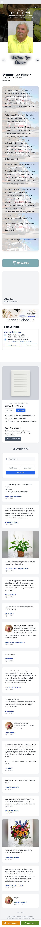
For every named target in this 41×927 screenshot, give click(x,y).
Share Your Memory (13, 439)
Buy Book (21, 410)
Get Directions (12, 345)
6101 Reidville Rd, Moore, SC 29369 (19, 341)
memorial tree (29, 239)
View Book (9, 410)
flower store (27, 242)
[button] (20, 544)
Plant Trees (29, 345)
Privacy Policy (15, 918)
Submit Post (20, 472)
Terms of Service (26, 918)
